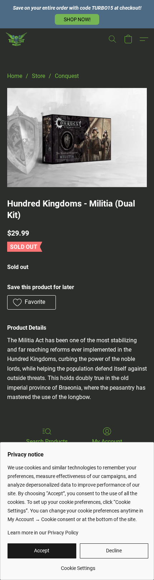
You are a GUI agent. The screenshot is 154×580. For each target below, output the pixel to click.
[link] (78, 565)
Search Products (47, 441)
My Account (107, 441)
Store (38, 76)
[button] (77, 19)
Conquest (67, 76)
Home (14, 76)
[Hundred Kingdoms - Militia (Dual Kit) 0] (77, 137)
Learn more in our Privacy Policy (43, 532)
